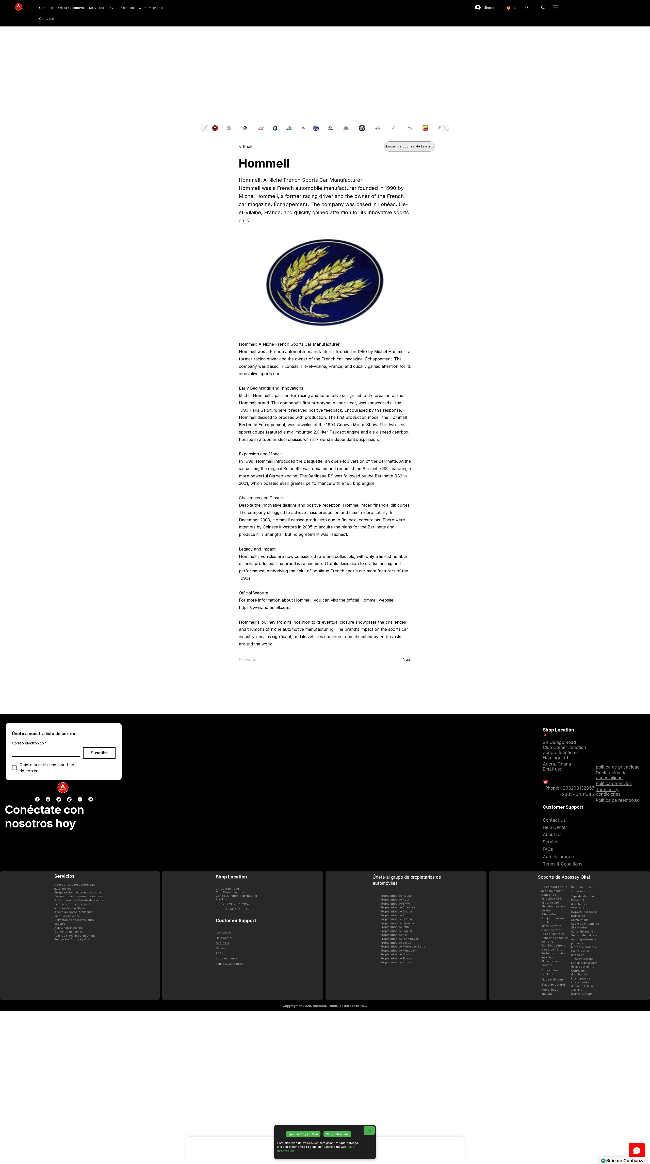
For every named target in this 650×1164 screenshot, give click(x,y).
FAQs (219, 953)
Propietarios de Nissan (396, 954)
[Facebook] (37, 799)
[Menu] (555, 7)
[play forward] (445, 128)
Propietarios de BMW (395, 903)
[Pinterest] (90, 799)
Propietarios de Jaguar (396, 931)
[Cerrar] (369, 1130)
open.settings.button (303, 1134)
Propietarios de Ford (394, 915)
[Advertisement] (325, 1087)
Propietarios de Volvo (395, 962)
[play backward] (205, 128)
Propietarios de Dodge (396, 911)
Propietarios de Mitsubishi (398, 950)
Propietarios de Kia (393, 935)
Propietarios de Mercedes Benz (402, 946)
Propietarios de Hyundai (397, 923)
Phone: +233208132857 (232, 904)
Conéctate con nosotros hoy (44, 816)
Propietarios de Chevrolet (398, 907)
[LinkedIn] (80, 799)
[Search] (543, 7)
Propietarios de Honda (396, 919)
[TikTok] (69, 799)
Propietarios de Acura (395, 895)
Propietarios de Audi (394, 899)
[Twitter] (58, 799)
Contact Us (224, 932)
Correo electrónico (29, 743)
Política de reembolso (618, 800)
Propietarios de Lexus (395, 942)
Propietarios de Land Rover (399, 939)
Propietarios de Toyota (396, 958)
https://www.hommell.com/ (265, 607)
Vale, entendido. (337, 1134)
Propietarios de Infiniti (395, 927)
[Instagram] (48, 799)
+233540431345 (237, 909)
